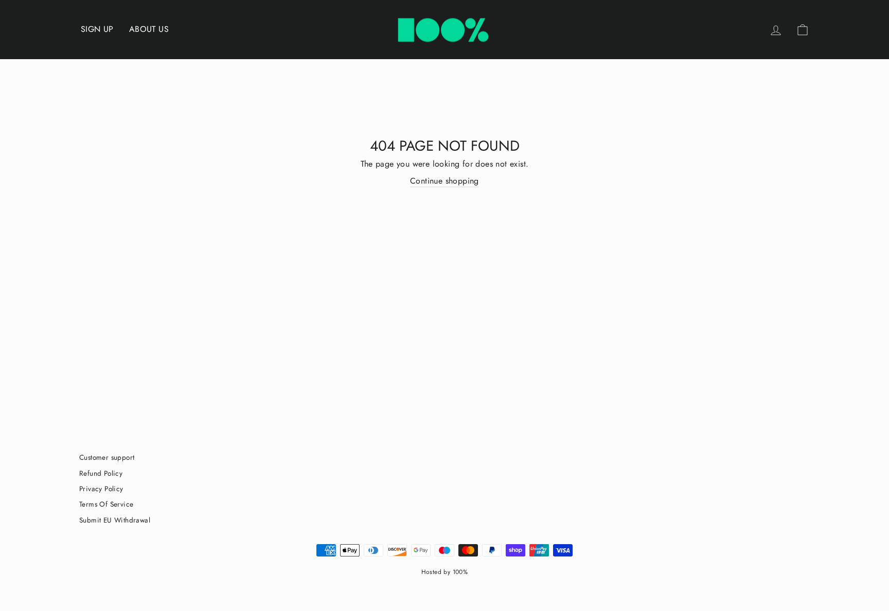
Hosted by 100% (444, 572)
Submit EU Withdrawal (114, 520)
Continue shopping (444, 181)
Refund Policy (100, 473)
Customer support (106, 457)
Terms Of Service (106, 504)
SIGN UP (97, 29)
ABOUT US (149, 29)
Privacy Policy (101, 488)
